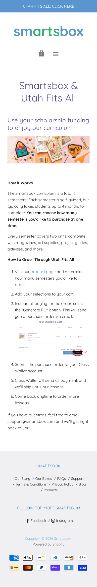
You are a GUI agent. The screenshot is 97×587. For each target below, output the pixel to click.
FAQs (61, 478)
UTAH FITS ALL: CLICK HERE (48, 6)
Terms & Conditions (31, 484)
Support (77, 478)
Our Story (22, 478)
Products (51, 490)
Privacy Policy (62, 484)
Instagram (64, 520)
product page (43, 271)
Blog (82, 484)
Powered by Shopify (48, 544)
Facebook (38, 520)
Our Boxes (43, 478)
